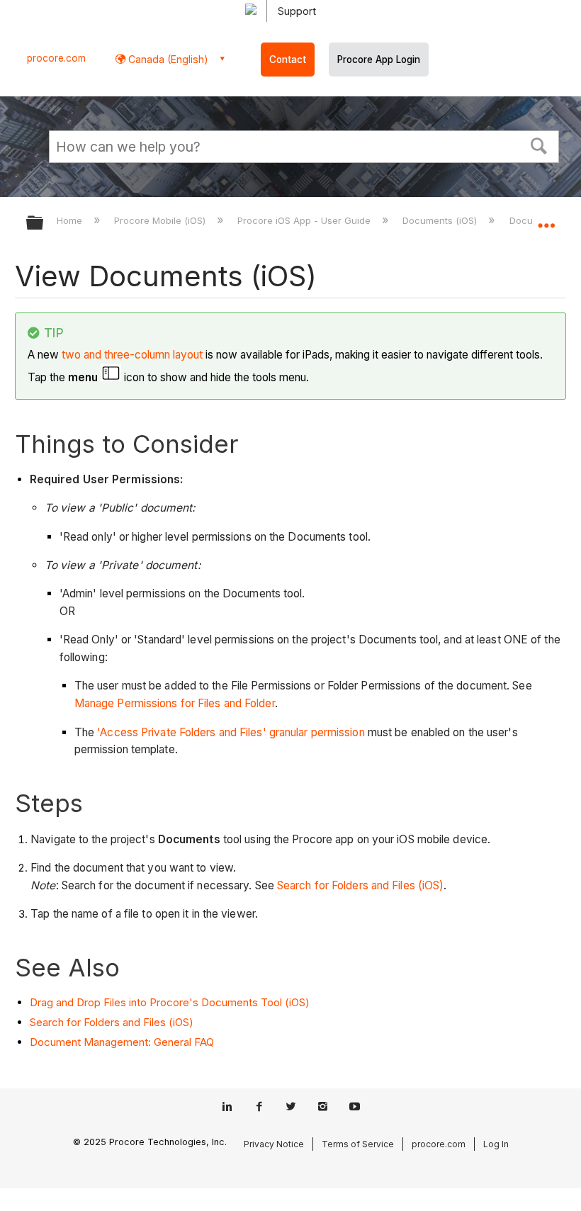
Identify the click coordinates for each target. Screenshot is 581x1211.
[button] (539, 144)
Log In (496, 1144)
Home (71, 220)
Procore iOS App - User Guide (305, 220)
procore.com (56, 58)
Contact (287, 59)
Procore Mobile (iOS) (161, 220)
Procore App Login (378, 59)
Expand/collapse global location (546, 218)
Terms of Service (358, 1144)
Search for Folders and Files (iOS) (360, 885)
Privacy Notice (274, 1144)
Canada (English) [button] (166, 59)
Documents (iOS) (441, 220)
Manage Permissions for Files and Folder (174, 703)
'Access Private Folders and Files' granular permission (230, 732)
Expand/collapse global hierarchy (44, 223)
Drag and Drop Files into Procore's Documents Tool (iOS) (170, 1002)
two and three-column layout (132, 354)
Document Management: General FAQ (122, 1042)
